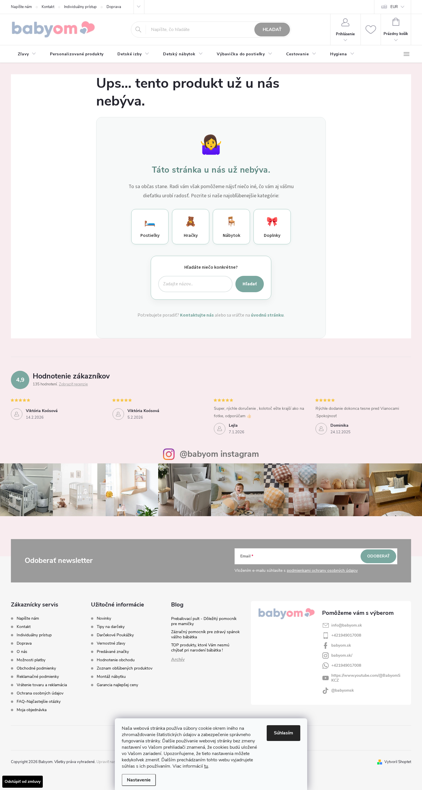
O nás (22, 651)
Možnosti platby (31, 660)
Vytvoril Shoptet (397, 761)
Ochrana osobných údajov (40, 693)
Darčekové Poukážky (115, 635)
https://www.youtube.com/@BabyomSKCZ (365, 678)
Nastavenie (139, 780)
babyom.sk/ (341, 655)
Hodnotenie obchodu (116, 660)
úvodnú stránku (267, 315)
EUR (394, 6)
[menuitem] (27, 54)
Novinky (104, 618)
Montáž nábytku (111, 676)
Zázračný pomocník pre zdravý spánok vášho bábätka (205, 634)
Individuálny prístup (80, 6)
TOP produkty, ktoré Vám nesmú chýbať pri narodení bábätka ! (200, 647)
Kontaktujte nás (197, 315)
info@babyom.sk (346, 625)
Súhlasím (283, 733)
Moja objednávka (32, 710)
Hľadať (272, 29)
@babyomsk (342, 690)
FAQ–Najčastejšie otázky (39, 701)
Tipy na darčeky (111, 627)
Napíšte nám (21, 6)
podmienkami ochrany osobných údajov (322, 570)
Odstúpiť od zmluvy (22, 781)
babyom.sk (341, 645)
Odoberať (378, 556)
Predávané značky (113, 651)
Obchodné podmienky (36, 668)
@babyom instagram (219, 454)
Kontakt (48, 6)
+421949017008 (346, 635)
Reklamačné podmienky (38, 676)
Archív (178, 659)
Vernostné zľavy (111, 643)
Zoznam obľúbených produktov (124, 668)
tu (206, 766)
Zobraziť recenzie (73, 384)
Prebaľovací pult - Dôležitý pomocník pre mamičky (204, 621)
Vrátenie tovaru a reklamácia (42, 685)
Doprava (114, 6)
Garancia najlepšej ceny (117, 685)
